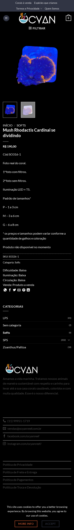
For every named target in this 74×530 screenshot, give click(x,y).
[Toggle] (69, 340)
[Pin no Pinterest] (23, 290)
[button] (6, 18)
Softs (21, 125)
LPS (5, 318)
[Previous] (9, 65)
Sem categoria (12, 325)
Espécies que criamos (45, 2)
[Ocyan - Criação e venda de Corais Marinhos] (37, 18)
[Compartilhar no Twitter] (14, 290)
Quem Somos (52, 8)
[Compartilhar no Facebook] (9, 290)
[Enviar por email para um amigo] (18, 290)
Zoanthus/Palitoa (14, 347)
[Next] (65, 65)
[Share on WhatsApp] (5, 290)
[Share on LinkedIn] (28, 290)
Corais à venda (23, 2)
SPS (5, 340)
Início (8, 125)
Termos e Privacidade (27, 8)
